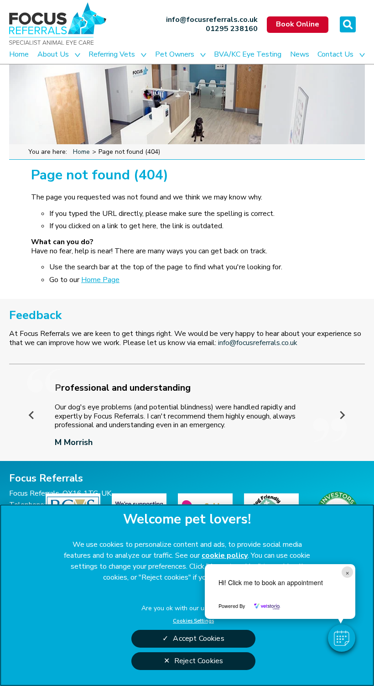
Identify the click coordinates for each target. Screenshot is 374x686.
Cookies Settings (193, 620)
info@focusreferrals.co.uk (212, 20)
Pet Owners (174, 54)
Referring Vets (111, 54)
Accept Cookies (198, 639)
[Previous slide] (32, 414)
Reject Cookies (198, 661)
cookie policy (225, 555)
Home (19, 54)
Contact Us (335, 54)
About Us (53, 54)
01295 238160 (232, 29)
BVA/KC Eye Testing (247, 54)
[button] (341, 638)
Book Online (297, 24)
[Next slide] (342, 414)
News (299, 54)
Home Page (100, 280)
